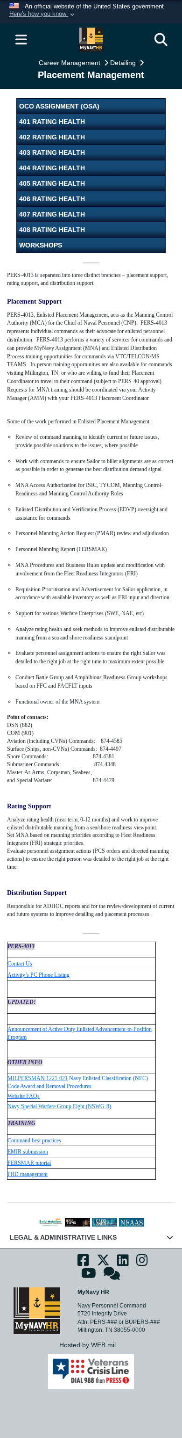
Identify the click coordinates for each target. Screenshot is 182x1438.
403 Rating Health (52, 152)
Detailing (124, 62)
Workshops (40, 245)
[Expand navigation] (21, 40)
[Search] (161, 40)
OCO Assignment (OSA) (59, 106)
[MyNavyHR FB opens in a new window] (83, 1263)
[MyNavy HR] (37, 1310)
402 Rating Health (52, 137)
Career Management (70, 62)
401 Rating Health (52, 121)
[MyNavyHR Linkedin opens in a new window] (123, 1263)
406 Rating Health (52, 199)
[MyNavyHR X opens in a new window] (103, 1263)
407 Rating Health (52, 214)
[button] (43, 14)
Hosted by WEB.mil (87, 1345)
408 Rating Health (52, 229)
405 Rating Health (52, 183)
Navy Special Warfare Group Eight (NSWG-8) (59, 1106)
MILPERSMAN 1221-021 (37, 1078)
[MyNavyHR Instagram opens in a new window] (142, 1263)
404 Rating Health (52, 168)
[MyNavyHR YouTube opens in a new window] (88, 1276)
